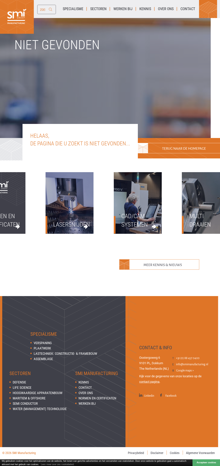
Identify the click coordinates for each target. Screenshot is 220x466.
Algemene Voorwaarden (200, 453)
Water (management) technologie (40, 409)
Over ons (86, 393)
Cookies (174, 453)
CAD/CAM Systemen (134, 220)
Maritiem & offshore (29, 398)
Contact (85, 388)
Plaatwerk (42, 348)
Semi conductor (25, 403)
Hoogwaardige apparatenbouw (37, 393)
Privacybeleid (136, 453)
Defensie (19, 382)
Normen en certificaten (97, 398)
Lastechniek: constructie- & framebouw (65, 354)
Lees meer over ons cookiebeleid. (57, 464)
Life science (22, 388)
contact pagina (149, 381)
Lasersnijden (69, 224)
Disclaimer (157, 453)
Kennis (84, 382)
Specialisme (43, 334)
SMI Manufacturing (96, 373)
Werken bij (87, 403)
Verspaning (43, 343)
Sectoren (20, 373)
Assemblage (43, 359)
